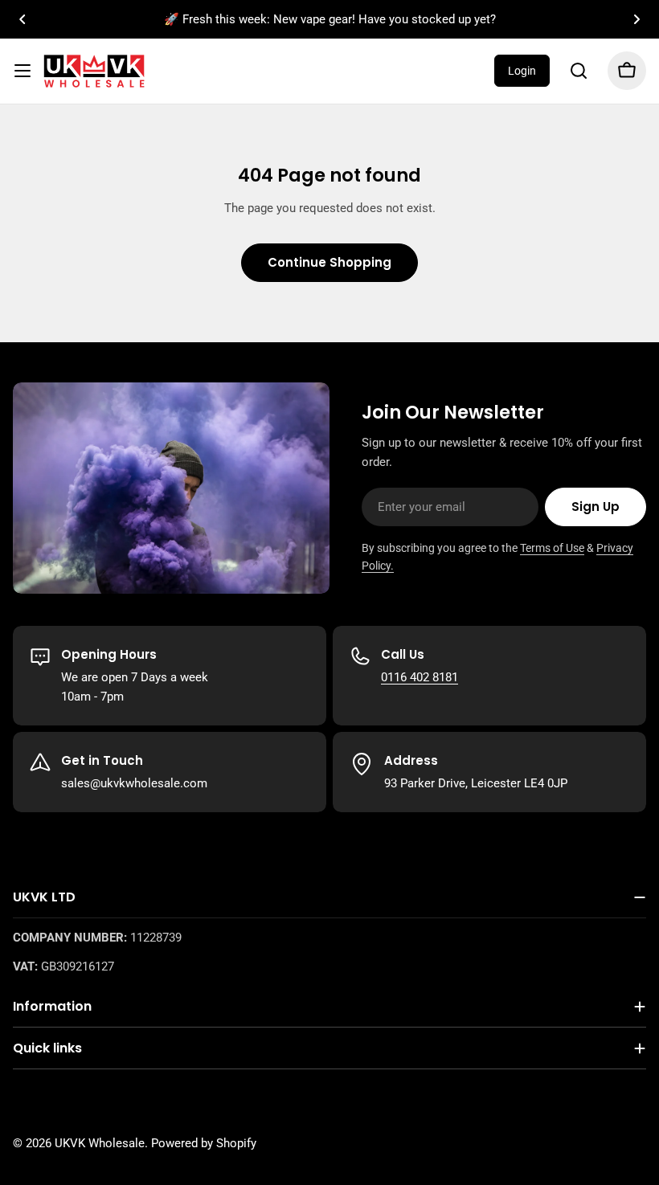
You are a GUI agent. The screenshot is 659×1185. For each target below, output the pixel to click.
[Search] (578, 70)
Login (522, 70)
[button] (22, 19)
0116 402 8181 (419, 677)
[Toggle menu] (22, 70)
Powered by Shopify (203, 1143)
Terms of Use (552, 547)
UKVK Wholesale (100, 1143)
